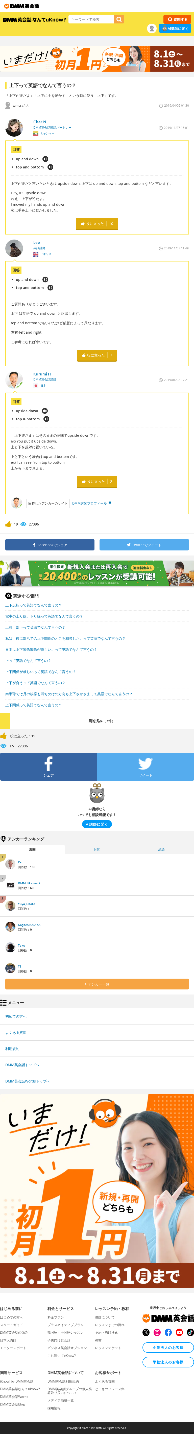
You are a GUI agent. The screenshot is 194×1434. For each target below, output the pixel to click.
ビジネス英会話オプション (67, 1347)
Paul (21, 862)
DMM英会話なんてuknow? (20, 1389)
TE (19, 966)
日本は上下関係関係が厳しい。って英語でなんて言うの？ (51, 649)
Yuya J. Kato (26, 904)
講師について (105, 1317)
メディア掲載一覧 (60, 1400)
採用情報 (54, 1408)
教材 (98, 1340)
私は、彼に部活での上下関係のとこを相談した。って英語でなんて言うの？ (65, 638)
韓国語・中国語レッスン (65, 1332)
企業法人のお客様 (168, 1347)
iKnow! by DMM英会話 (17, 1381)
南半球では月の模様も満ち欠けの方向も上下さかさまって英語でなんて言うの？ (69, 693)
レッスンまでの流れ (110, 1325)
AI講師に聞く (178, 28)
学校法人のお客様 (168, 1362)
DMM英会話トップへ (22, 1064)
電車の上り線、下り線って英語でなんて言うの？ (44, 616)
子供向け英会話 (58, 1340)
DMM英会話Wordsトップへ (27, 1081)
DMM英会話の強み (14, 1332)
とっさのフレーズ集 (110, 1389)
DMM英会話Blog (12, 1404)
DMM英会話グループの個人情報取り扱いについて (69, 1391)
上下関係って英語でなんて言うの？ (33, 705)
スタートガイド (11, 1325)
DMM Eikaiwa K (29, 883)
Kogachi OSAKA (29, 925)
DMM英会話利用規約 (63, 1381)
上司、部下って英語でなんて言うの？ (35, 627)
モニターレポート (13, 1347)
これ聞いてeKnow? (61, 1355)
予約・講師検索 (106, 1332)
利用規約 (12, 1048)
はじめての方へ (11, 1317)
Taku (21, 945)
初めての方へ (16, 1016)
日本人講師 (8, 1340)
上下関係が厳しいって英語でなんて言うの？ (40, 671)
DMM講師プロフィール (89, 503)
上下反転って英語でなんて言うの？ (33, 605)
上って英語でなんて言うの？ (28, 660)
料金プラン (55, 1317)
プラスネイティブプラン (65, 1325)
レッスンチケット (108, 1347)
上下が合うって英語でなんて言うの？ (35, 682)
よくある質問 (16, 1032)
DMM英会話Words (14, 1396)
